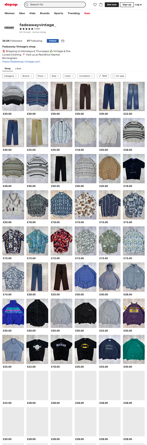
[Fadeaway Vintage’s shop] (9, 28)
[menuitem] (9, 13)
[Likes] (95, 5)
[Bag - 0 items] (101, 5)
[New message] (62, 41)
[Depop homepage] (11, 4)
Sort (104, 76)
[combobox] (55, 4)
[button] (30, 29)
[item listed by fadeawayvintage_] (13, 96)
